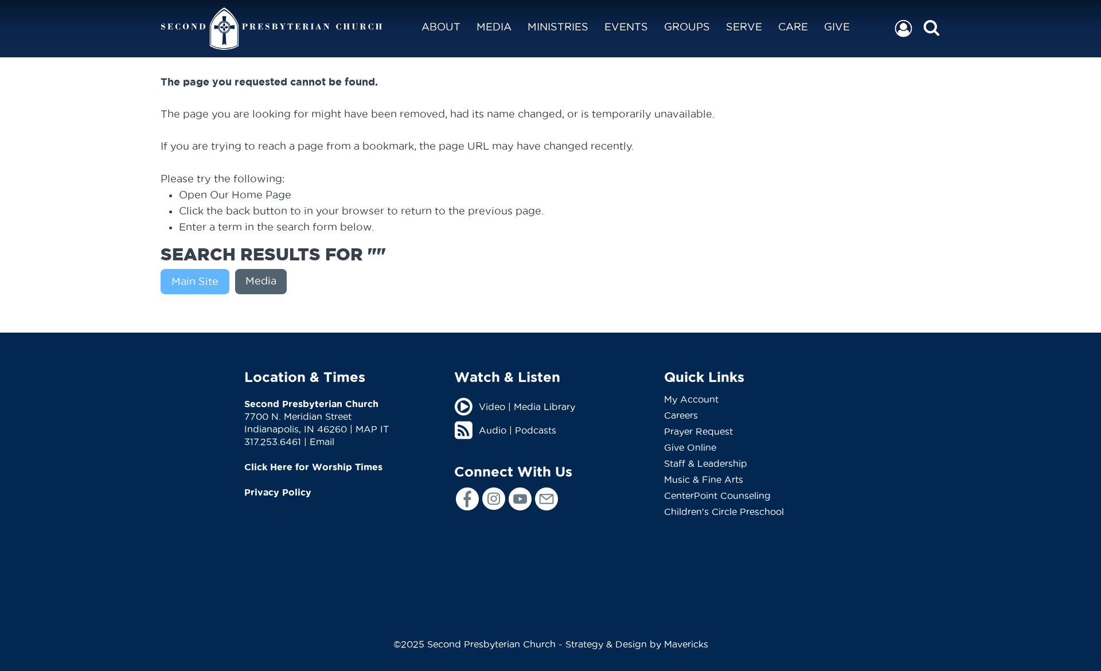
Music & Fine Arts (703, 479)
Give (837, 26)
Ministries (558, 26)
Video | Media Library (527, 406)
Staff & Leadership (705, 463)
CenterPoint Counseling (717, 495)
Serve (744, 26)
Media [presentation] (260, 280)
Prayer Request (698, 431)
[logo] (271, 28)
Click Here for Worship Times (313, 467)
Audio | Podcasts (517, 430)
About (440, 26)
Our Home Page (250, 194)
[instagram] (493, 498)
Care (793, 26)
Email (322, 441)
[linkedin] (546, 498)
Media (494, 26)
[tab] (198, 281)
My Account (691, 399)
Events (626, 26)
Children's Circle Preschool (724, 511)
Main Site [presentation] (194, 281)
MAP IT (372, 429)
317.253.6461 (272, 441)
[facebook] (467, 498)
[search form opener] (931, 28)
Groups (687, 26)
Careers (681, 415)
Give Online (690, 447)
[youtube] (520, 498)
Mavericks (686, 644)
